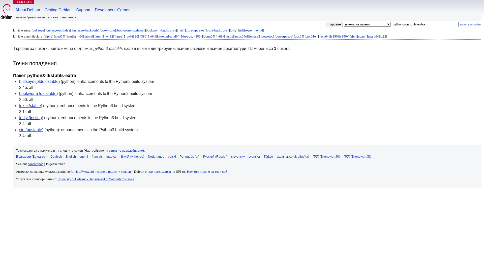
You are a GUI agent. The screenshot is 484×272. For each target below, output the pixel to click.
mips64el (241, 36)
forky (233, 30)
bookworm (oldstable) (38, 93)
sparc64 (373, 36)
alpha (48, 36)
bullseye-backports (85, 30)
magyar (111, 156)
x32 (383, 36)
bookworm (108, 30)
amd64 (59, 36)
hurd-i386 (131, 36)
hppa (119, 36)
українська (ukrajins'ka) (293, 156)
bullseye (38, 30)
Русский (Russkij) (215, 156)
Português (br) (189, 156)
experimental (254, 30)
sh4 (353, 36)
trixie (180, 30)
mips (229, 36)
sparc (362, 36)
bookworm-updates (130, 30)
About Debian (27, 10)
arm (69, 36)
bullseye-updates (58, 30)
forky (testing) (31, 118)
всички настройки (470, 24)
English (71, 156)
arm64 (78, 36)
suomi (84, 156)
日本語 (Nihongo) (132, 156)
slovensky (238, 156)
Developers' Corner (112, 10)
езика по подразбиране (126, 150)
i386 (143, 36)
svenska (254, 156)
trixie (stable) (30, 106)
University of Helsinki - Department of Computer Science (95, 179)
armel (89, 36)
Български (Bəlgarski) (31, 156)
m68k (220, 36)
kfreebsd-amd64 (168, 36)
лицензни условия (119, 172)
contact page (36, 164)
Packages (23, 2)
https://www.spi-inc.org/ (89, 172)
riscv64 (324, 36)
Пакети (21, 17)
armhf (99, 36)
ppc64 (299, 36)
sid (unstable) (31, 130)
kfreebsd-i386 (191, 36)
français (97, 156)
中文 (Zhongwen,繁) (357, 156)
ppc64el (311, 36)
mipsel (254, 36)
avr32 (109, 36)
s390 (334, 36)
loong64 (208, 36)
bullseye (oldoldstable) (39, 81)
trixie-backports (217, 30)
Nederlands (156, 156)
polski (172, 156)
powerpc (267, 36)
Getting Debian (58, 10)
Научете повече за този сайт (207, 172)
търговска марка (159, 172)
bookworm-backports (160, 30)
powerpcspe (284, 36)
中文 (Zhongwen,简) (326, 156)
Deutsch (56, 156)
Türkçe (268, 156)
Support (83, 10)
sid (241, 30)
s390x (344, 36)
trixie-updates (195, 30)
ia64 (152, 36)
